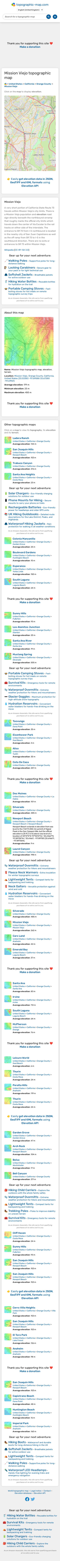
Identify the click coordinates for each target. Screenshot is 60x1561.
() (29, 378)
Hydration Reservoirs (23, 703)
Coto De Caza (21, 762)
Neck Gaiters (17, 886)
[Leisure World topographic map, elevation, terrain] (7, 1061)
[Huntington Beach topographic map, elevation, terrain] (7, 1413)
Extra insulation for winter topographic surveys (32, 874)
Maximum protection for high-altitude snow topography (32, 698)
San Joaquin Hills (23, 449)
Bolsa (16, 1159)
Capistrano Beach (23, 1395)
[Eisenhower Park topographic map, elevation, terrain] (7, 738)
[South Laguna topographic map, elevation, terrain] (7, 583)
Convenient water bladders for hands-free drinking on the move (30, 706)
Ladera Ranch (21, 438)
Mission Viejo (21, 922)
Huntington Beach (21, 558)
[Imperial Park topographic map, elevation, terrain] (7, 1427)
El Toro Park (20, 1334)
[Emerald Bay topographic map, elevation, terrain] (7, 953)
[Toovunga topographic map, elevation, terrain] (7, 725)
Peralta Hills (20, 1085)
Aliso (16, 748)
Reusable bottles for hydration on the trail (31, 283)
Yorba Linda (18, 571)
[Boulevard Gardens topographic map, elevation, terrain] (7, 556)
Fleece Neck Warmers (23, 872)
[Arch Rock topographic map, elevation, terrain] (7, 1150)
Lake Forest (18, 1340)
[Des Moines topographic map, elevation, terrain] (7, 797)
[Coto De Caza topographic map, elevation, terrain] (7, 765)
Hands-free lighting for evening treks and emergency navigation (28, 1474)
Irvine (16, 996)
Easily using (31, 182)
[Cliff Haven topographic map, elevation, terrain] (7, 1236)
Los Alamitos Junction (26, 627)
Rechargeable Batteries (24, 507)
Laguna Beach (19, 585)
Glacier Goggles (19, 696)
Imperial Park (21, 1423)
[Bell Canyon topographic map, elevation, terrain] (7, 1176)
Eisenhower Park (23, 734)
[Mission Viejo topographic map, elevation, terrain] (28, 341)
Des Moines (20, 793)
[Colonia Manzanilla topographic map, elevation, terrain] (7, 542)
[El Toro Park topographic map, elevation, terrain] (7, 1338)
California (31, 441)
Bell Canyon (20, 1173)
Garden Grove (19, 544)
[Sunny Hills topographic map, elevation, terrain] (7, 617)
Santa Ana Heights (24, 474)
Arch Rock (19, 1146)
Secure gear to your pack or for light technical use (29, 269)
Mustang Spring (22, 654)
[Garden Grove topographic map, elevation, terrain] (7, 1136)
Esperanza (19, 566)
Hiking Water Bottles (22, 281)
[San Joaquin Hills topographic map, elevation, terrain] (7, 453)
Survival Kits (17, 682)
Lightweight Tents (20, 879)
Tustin (15, 754)
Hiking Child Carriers (22, 1190)
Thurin (17, 1071)
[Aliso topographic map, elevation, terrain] (7, 752)
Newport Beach (20, 455)
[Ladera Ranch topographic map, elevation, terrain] (7, 441)
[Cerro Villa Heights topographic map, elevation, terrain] (7, 1311)
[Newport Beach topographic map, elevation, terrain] (7, 831)
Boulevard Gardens (24, 552)
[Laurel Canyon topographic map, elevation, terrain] (7, 851)
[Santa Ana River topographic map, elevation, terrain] (7, 644)
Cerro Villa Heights (24, 1307)
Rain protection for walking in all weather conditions (31, 525)
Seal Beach (18, 740)
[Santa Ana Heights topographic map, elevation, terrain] (7, 478)
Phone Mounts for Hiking (25, 500)
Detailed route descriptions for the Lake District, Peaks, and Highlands (31, 517)
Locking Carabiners (21, 267)
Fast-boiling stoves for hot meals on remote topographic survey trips (29, 291)
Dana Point (17, 726)
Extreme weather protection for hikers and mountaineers (32, 691)
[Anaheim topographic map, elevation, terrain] (7, 1352)
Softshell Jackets (20, 274)
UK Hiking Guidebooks (23, 514)
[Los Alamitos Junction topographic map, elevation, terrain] (7, 631)
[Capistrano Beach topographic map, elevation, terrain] (7, 1399)
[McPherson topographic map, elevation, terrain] (7, 1028)
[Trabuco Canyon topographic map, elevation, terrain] (7, 466)
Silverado (17, 660)
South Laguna (21, 579)
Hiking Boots (17, 1442)
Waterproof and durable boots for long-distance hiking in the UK (29, 1443)
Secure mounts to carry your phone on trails (29, 501)
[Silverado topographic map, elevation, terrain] (7, 810)
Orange (16, 1029)
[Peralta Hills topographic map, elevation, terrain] (7, 1089)
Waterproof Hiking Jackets (26, 523)
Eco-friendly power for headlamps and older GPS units (31, 508)
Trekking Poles (18, 1211)
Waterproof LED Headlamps (27, 1470)
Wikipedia (9, 250)
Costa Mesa (18, 480)
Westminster (18, 1165)
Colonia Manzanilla (24, 538)
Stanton (16, 632)
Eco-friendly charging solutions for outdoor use (30, 494)
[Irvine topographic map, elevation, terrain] (7, 1000)
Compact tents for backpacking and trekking (31, 881)
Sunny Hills (19, 613)
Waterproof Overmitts (23, 689)
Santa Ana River (22, 640)
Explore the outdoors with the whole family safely (29, 1191)
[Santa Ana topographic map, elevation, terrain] (7, 987)
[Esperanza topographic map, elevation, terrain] (7, 570)
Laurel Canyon (21, 848)
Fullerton (17, 619)
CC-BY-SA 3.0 (22, 250)
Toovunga (18, 721)
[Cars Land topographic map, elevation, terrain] (7, 939)
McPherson (19, 1024)
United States (19, 441)
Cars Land (19, 935)
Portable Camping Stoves (26, 288)
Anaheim (17, 941)
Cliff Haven (19, 1233)
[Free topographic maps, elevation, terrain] (5, 84)
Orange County (43, 441)
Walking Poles (17, 260)
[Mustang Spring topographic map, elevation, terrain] (7, 658)
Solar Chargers (18, 493)
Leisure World (21, 1057)
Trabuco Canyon (22, 463)
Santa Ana (17, 646)
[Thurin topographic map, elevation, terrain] (7, 1075)
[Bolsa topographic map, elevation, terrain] (7, 1163)
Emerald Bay (20, 949)
